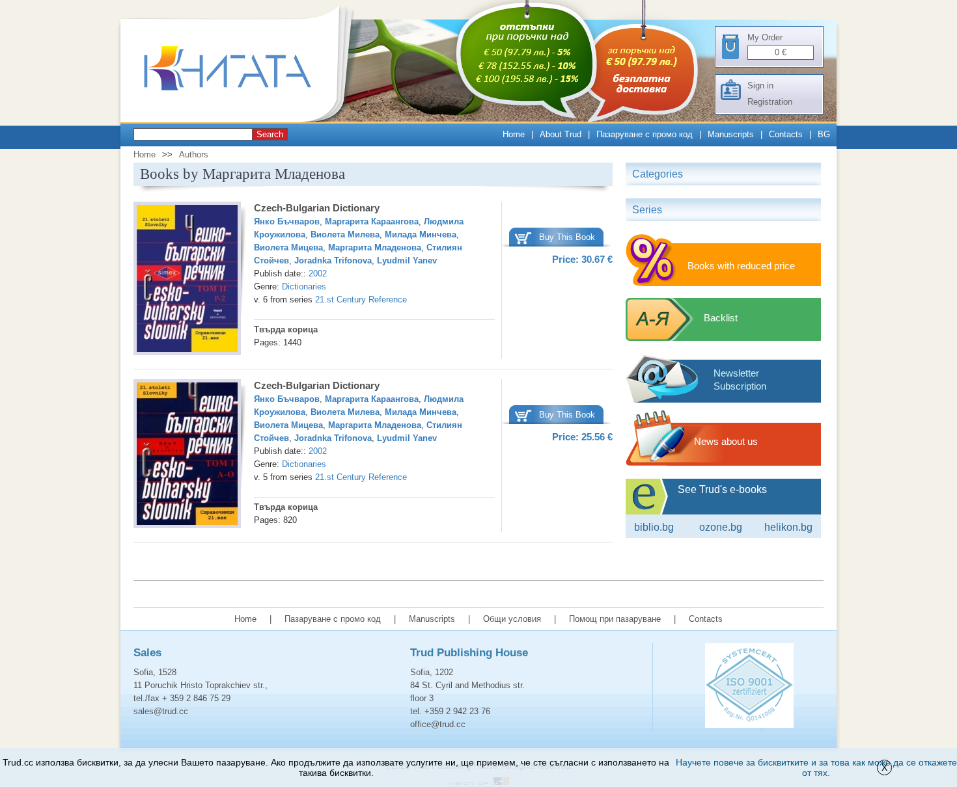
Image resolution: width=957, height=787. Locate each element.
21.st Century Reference (361, 299)
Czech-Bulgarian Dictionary (317, 207)
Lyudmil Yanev (407, 260)
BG (824, 134)
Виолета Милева (345, 234)
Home (514, 134)
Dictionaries (304, 286)
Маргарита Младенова (374, 247)
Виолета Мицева (288, 247)
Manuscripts (731, 134)
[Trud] (240, 119)
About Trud (560, 134)
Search (270, 134)
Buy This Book (567, 237)
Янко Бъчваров (287, 221)
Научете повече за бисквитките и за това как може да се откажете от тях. (816, 767)
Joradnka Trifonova (333, 260)
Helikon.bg (788, 527)
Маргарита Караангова (372, 221)
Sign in (760, 85)
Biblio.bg (654, 527)
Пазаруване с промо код (644, 134)
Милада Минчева (420, 234)
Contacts (786, 134)
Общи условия (512, 619)
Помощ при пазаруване (615, 619)
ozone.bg (720, 527)
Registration (769, 102)
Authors (193, 154)
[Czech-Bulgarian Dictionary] (187, 280)
